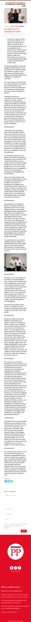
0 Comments (12, 35)
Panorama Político (19, 621)
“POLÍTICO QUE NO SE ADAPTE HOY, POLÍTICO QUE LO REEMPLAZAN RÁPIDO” (15, 607)
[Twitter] (8, 481)
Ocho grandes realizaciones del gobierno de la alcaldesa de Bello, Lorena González (13, 601)
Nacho (6, 35)
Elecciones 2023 (19, 33)
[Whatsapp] (11, 481)
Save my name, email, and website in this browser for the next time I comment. (15, 526)
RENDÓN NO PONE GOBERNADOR (11, 591)
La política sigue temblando (8, 612)
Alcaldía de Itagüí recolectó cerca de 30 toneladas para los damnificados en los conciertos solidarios (14, 596)
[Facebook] (5, 481)
